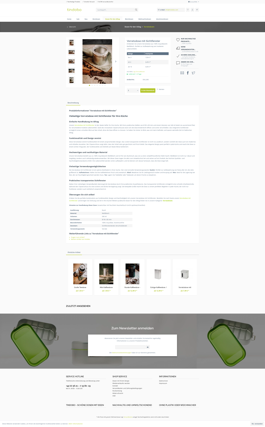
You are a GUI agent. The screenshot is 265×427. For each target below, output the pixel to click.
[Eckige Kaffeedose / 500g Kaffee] (158, 274)
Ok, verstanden (257, 424)
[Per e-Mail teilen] (182, 73)
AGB (114, 396)
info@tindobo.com (171, 10)
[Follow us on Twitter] (193, 73)
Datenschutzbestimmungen (121, 353)
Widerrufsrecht (118, 393)
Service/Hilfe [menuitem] (194, 2)
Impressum (163, 383)
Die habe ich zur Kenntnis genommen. (132, 353)
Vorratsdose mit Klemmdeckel (185, 287)
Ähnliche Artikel (74, 252)
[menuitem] (117, 10)
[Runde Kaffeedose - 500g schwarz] (132, 274)
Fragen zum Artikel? (78, 237)
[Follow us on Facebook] (187, 73)
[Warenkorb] (197, 10)
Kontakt (115, 386)
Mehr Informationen (76, 424)
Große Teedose (80, 287)
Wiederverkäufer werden (121, 383)
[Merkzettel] (188, 10)
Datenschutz (163, 381)
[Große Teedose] (80, 274)
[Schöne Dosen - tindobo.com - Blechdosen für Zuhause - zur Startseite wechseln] (80, 10)
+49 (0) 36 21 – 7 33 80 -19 (78, 386)
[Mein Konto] (192, 10)
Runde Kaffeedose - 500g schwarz (132, 287)
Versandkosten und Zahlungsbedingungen (127, 388)
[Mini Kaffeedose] (106, 274)
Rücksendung (117, 391)
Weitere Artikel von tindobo (80, 239)
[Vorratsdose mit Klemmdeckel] (184, 274)
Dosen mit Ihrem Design (121, 381)
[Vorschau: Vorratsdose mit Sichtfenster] (71, 42)
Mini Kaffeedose (106, 287)
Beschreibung (73, 103)
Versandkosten (128, 417)
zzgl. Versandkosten (139, 71)
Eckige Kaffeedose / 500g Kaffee (158, 287)
